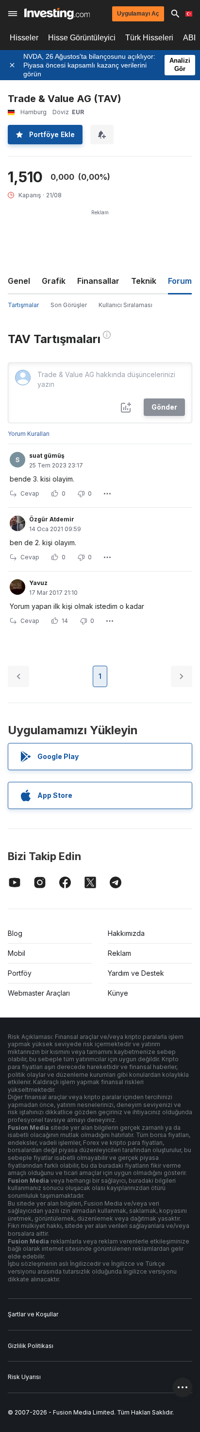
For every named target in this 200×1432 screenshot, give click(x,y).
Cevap (29, 493)
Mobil (16, 953)
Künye (118, 993)
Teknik (143, 281)
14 (65, 620)
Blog (15, 933)
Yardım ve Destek (136, 973)
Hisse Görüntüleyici (82, 38)
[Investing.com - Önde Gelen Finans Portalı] (57, 13)
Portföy (20, 973)
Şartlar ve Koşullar (33, 1314)
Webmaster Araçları (39, 993)
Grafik (54, 281)
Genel (19, 281)
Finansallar (98, 281)
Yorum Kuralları (29, 433)
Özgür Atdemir (51, 519)
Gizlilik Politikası (30, 1345)
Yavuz (38, 583)
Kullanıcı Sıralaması (125, 305)
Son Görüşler (68, 305)
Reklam (119, 953)
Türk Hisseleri (149, 38)
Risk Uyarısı (24, 1376)
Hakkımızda (126, 933)
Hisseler (24, 38)
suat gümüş (47, 455)
